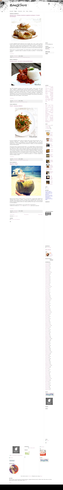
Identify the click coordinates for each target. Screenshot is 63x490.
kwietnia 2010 (47, 385)
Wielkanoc (47, 127)
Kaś (51, 253)
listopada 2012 (47, 350)
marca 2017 (47, 293)
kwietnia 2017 (47, 292)
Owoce (21, 57)
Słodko (26, 57)
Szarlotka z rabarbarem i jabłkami (51, 183)
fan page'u (21, 205)
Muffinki (51, 92)
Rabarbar (46, 116)
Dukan (49, 105)
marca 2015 (47, 319)
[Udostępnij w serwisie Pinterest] (22, 100)
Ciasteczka (47, 88)
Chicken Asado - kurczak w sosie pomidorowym (21, 61)
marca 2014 (47, 333)
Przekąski (23, 57)
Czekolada (51, 89)
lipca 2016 (46, 302)
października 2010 (48, 378)
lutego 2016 (47, 307)
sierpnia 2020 (47, 274)
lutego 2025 (47, 265)
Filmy (48, 106)
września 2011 (47, 366)
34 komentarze (16, 100)
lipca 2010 (46, 381)
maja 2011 (46, 370)
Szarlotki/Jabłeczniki (49, 99)
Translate (48, 49)
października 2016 (48, 298)
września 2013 (47, 339)
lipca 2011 (46, 368)
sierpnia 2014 (47, 327)
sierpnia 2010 (47, 380)
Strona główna (11, 11)
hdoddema (29, 476)
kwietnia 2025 (47, 264)
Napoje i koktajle (49, 93)
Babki (46, 86)
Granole (52, 90)
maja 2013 (46, 344)
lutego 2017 (47, 294)
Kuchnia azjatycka (17, 57)
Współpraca (30, 11)
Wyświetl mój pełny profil (51, 255)
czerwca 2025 (47, 263)
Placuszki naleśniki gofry (49, 96)
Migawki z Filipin (14, 164)
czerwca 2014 (47, 329)
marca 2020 (47, 275)
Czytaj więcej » (12, 53)
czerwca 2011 (47, 369)
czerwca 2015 (47, 316)
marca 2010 (47, 386)
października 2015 (48, 312)
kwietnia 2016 (47, 305)
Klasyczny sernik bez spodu (51, 172)
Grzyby (51, 106)
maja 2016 (46, 304)
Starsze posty (40, 214)
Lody (52, 91)
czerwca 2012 (47, 356)
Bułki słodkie (51, 86)
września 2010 (47, 379)
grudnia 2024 (47, 266)
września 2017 (47, 287)
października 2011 (48, 365)
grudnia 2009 (47, 389)
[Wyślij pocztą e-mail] (18, 100)
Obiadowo (47, 113)
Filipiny (14, 57)
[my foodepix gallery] (31, 447)
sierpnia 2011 (47, 367)
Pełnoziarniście (20, 11)
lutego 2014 (47, 334)
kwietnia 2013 (47, 345)
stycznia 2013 (47, 348)
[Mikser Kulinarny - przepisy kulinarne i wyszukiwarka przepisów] (27, 454)
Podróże (27, 11)
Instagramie (28, 205)
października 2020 (48, 272)
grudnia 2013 (47, 336)
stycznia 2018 (47, 285)
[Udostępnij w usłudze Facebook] (21, 100)
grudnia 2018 (47, 281)
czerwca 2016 (47, 303)
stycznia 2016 (47, 308)
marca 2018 (47, 284)
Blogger (41, 476)
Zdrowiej (47, 120)
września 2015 (47, 313)
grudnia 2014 (47, 323)
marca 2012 (47, 359)
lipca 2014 (46, 328)
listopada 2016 (47, 297)
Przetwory (51, 97)
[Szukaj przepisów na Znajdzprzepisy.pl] (11, 457)
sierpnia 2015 (47, 314)
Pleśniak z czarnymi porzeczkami (51, 161)
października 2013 (48, 338)
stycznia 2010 (47, 388)
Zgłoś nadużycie (48, 249)
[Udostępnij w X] (20, 100)
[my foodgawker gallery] (49, 404)
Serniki (52, 98)
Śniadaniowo (47, 121)
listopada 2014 (47, 324)
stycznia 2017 (47, 295)
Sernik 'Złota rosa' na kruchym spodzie (51, 178)
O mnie (24, 11)
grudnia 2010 (47, 376)
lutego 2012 (47, 360)
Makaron (52, 110)
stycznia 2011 (47, 375)
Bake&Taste (18, 5)
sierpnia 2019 (47, 277)
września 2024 (47, 267)
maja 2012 (46, 357)
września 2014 (47, 326)
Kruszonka (49, 91)
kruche (46, 101)
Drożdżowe (47, 90)
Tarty (46, 100)
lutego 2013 (47, 347)
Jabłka (46, 91)
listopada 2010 (47, 377)
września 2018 (47, 282)
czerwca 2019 (47, 278)
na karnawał (48, 128)
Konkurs (52, 108)
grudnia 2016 (47, 296)
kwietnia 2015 (47, 318)
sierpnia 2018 (47, 283)
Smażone (28, 57)
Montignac (51, 112)
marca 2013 (47, 346)
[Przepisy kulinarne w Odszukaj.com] (12, 461)
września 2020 (47, 273)
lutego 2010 (47, 387)
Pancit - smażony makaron (16, 106)
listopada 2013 (47, 337)
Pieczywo (47, 115)
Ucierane (52, 100)
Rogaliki (46, 98)
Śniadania (15, 11)
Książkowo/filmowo (47, 109)
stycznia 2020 (47, 276)
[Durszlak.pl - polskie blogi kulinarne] (42, 446)
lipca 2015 (46, 315)
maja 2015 (46, 317)
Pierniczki (46, 95)
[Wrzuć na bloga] (19, 100)
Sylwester (47, 126)
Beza (48, 86)
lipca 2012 (46, 355)
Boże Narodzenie (48, 125)
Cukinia (46, 105)
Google (10, 482)
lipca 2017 (46, 288)
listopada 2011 (47, 364)
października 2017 (48, 286)
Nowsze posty (12, 214)
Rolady (49, 98)
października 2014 (48, 325)
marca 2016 (47, 306)
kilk (26, 480)
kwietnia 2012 (47, 358)
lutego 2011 (47, 374)
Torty (49, 100)
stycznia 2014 (47, 335)
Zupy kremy (51, 120)
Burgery (46, 104)
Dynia (50, 90)
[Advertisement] (49, 27)
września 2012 (47, 353)
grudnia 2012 (47, 349)
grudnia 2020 (47, 271)
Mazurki (46, 92)
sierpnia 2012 (47, 354)
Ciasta (51, 87)
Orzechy (46, 94)
